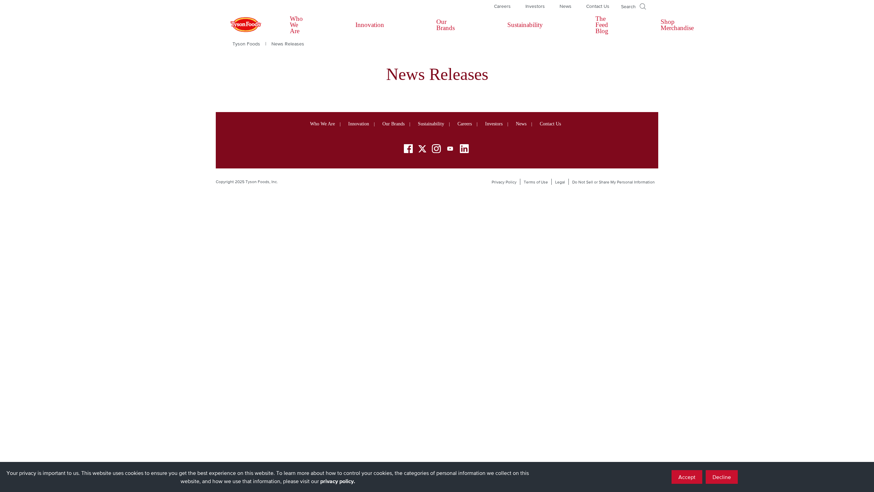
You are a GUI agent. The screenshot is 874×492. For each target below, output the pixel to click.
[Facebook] (408, 150)
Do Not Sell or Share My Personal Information (613, 182)
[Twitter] (422, 149)
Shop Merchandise (677, 24)
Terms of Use (536, 182)
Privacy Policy (504, 182)
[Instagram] (436, 150)
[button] (633, 6)
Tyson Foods (246, 43)
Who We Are (296, 25)
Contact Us (597, 6)
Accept (686, 477)
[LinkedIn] (464, 150)
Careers (502, 6)
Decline (722, 477)
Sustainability (525, 24)
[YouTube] (450, 150)
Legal (560, 182)
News (566, 6)
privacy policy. (337, 481)
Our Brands (445, 24)
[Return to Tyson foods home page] (240, 25)
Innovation (369, 24)
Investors (535, 6)
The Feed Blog (601, 25)
